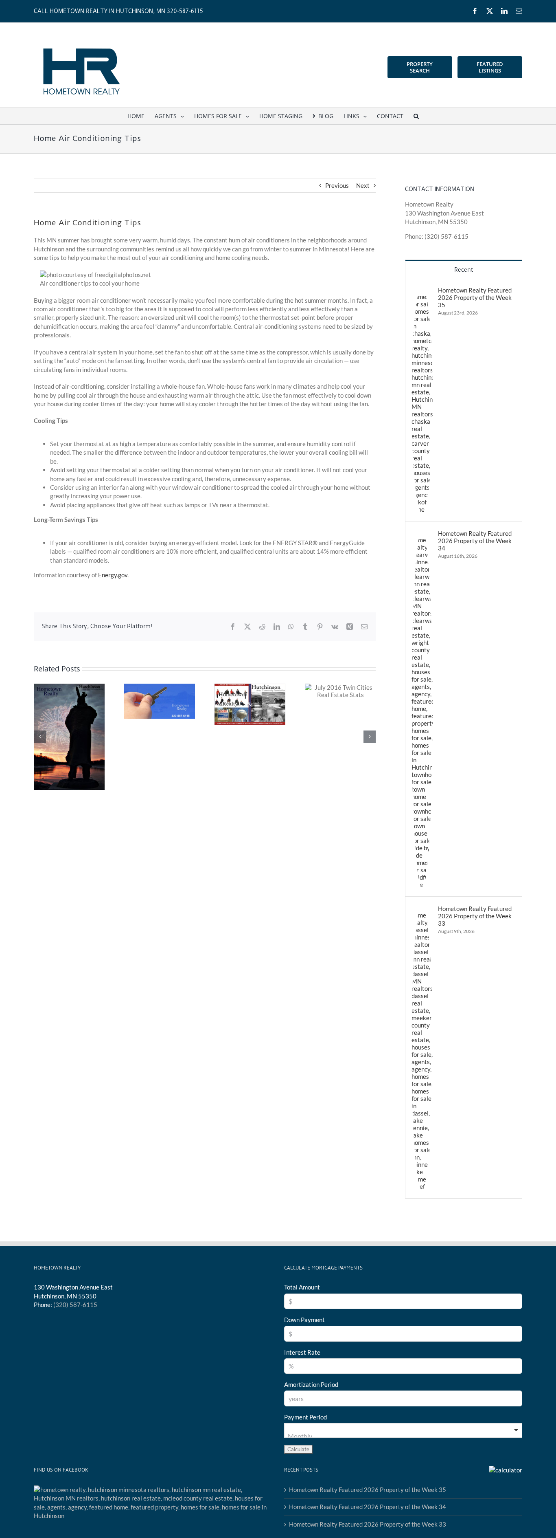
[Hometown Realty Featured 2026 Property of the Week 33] (422, 909)
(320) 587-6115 (75, 1304)
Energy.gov (112, 575)
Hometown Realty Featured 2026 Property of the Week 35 (475, 297)
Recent (463, 269)
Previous (337, 185)
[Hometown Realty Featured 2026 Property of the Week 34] (422, 533)
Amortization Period (311, 1384)
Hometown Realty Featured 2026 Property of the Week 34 (475, 541)
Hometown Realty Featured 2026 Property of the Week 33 (475, 916)
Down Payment (304, 1319)
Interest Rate (302, 1352)
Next (363, 185)
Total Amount (302, 1287)
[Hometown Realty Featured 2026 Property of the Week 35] (422, 290)
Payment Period (305, 1417)
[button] (416, 116)
